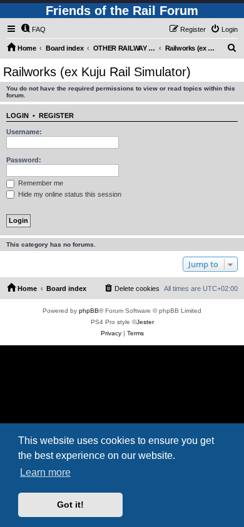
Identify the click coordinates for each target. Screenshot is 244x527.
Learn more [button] (45, 472)
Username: (24, 131)
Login (17, 115)
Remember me (39, 183)
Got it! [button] (70, 505)
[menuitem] (33, 29)
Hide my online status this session (68, 194)
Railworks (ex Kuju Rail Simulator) (97, 72)
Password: (23, 160)
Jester (145, 321)
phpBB (89, 310)
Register (56, 115)
